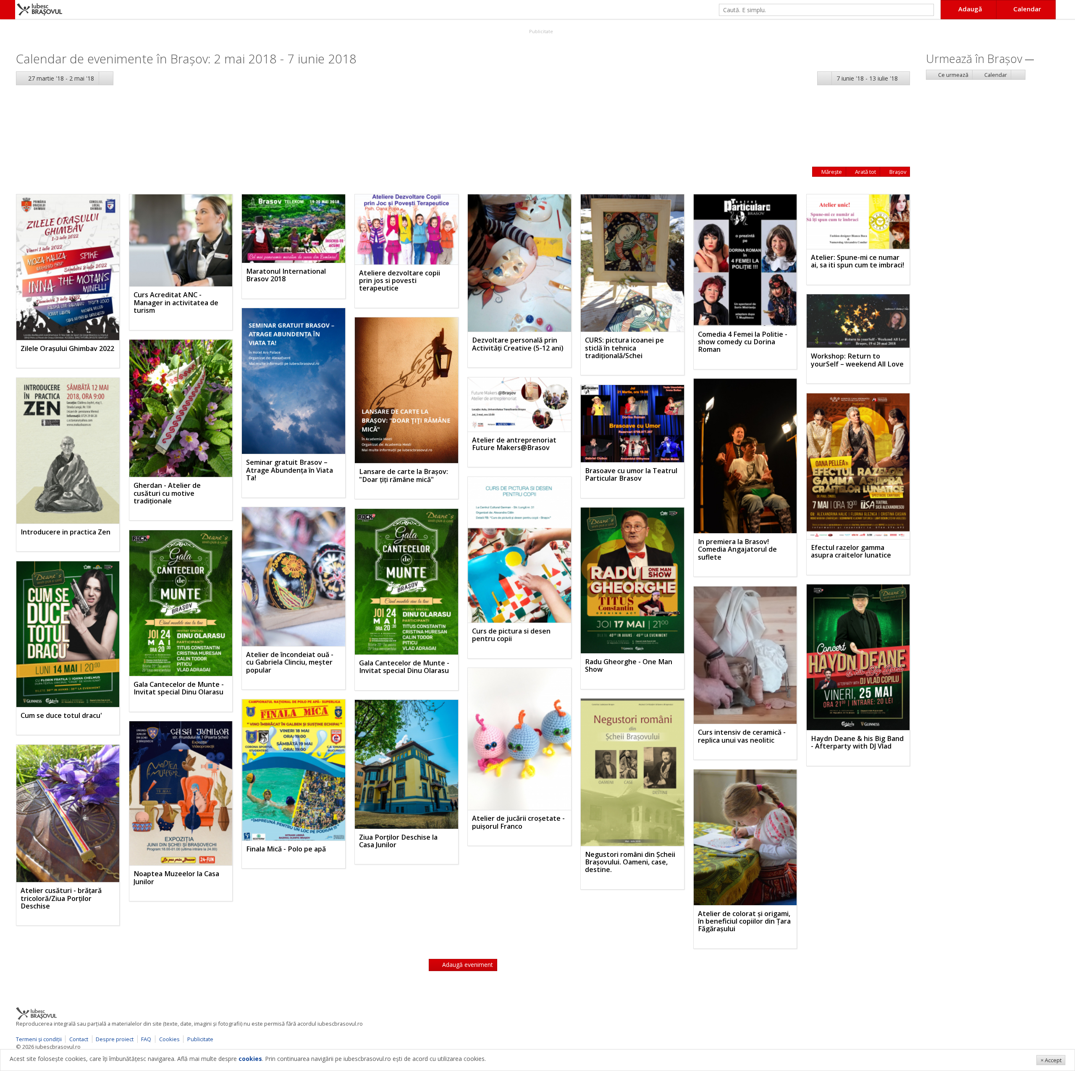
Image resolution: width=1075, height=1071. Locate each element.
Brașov (897, 171)
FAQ (146, 1039)
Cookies (169, 1039)
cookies (250, 1059)
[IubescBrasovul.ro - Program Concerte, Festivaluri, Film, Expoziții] (7, 9)
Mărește (831, 171)
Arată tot (865, 171)
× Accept (1051, 1060)
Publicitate (540, 31)
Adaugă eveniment (466, 965)
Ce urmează (952, 75)
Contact (78, 1039)
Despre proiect (115, 1039)
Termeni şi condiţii (39, 1039)
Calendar (995, 75)
